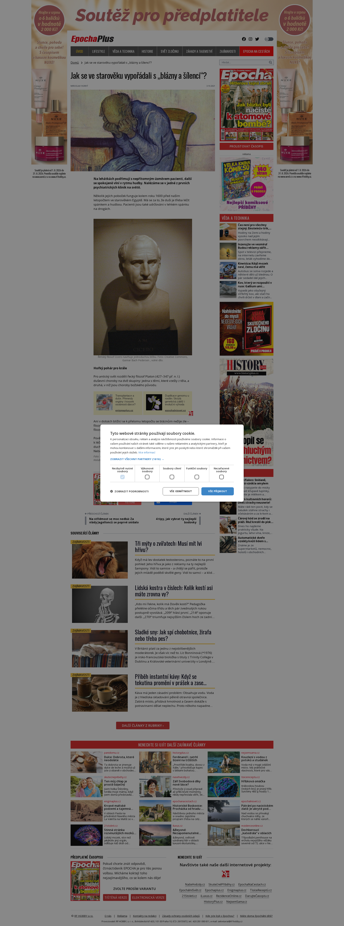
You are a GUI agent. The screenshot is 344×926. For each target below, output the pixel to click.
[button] (172, 459)
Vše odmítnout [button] (181, 491)
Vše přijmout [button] (217, 491)
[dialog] (172, 463)
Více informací (146, 452)
